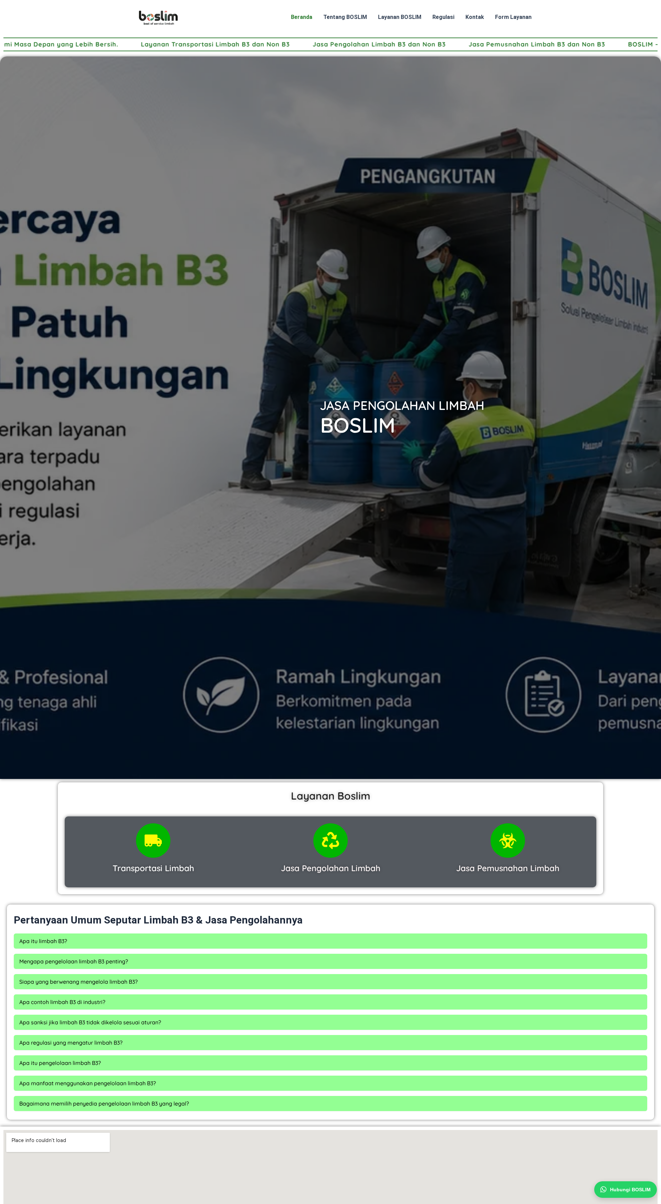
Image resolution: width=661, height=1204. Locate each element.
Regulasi (443, 17)
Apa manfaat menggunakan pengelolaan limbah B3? (87, 1083)
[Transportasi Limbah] (153, 840)
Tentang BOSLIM (345, 17)
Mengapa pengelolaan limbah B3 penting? (73, 961)
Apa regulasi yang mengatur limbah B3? (71, 1042)
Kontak (474, 17)
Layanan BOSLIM (399, 17)
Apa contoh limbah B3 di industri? (62, 1002)
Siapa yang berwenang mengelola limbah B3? (78, 981)
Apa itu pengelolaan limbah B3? (60, 1062)
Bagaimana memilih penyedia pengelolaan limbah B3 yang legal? (104, 1103)
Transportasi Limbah (153, 868)
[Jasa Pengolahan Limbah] (330, 840)
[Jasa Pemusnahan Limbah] (508, 840)
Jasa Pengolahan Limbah (330, 868)
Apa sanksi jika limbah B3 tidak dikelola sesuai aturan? (90, 1022)
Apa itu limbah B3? (43, 941)
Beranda (301, 17)
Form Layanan (513, 17)
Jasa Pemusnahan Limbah (507, 868)
